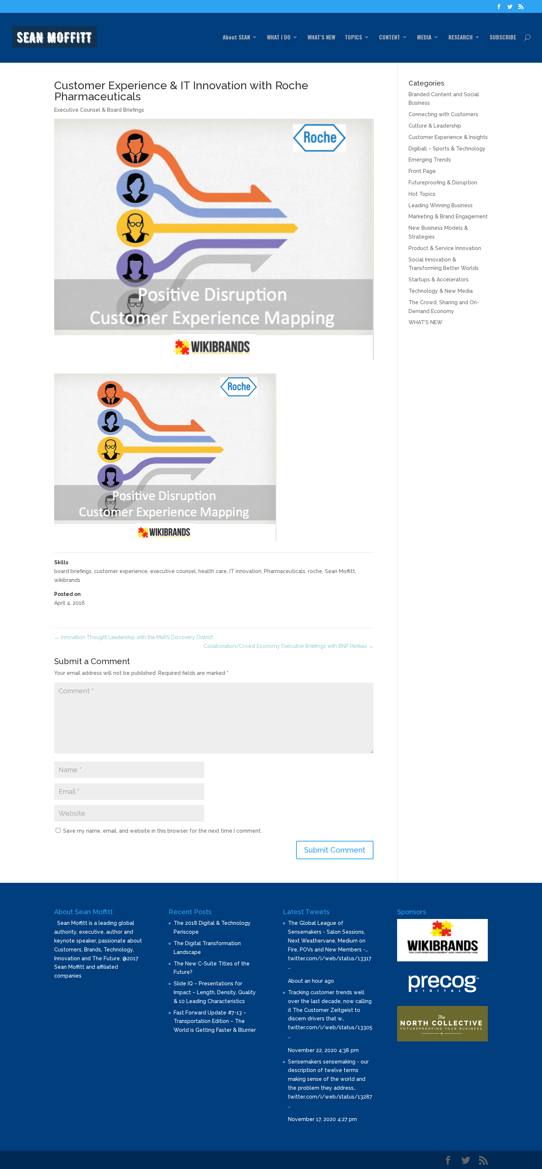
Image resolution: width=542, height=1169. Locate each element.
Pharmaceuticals (284, 571)
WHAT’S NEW (321, 37)
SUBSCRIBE (503, 37)
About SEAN (236, 37)
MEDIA (424, 37)
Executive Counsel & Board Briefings (99, 110)
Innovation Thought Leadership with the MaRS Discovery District (133, 637)
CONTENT (389, 37)
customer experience (120, 571)
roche (315, 571)
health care (212, 571)
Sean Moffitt (340, 571)
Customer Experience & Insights (448, 137)
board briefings (72, 571)
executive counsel (173, 571)
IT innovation (245, 571)
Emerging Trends (430, 160)
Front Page (422, 171)
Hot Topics (422, 194)
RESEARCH (460, 37)
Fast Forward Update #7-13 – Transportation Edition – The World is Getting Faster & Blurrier (215, 1021)
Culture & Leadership (435, 126)
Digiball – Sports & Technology (447, 149)
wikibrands (67, 580)
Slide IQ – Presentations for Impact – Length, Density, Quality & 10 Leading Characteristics (215, 992)
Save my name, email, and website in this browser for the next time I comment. (162, 831)
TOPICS (353, 37)
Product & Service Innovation (445, 248)
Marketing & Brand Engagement (448, 216)
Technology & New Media (441, 291)
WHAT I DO (279, 37)
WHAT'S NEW (425, 322)
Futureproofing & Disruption (443, 182)
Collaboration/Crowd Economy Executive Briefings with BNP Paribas (289, 646)
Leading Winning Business (441, 205)
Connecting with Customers (443, 114)
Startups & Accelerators (439, 279)
